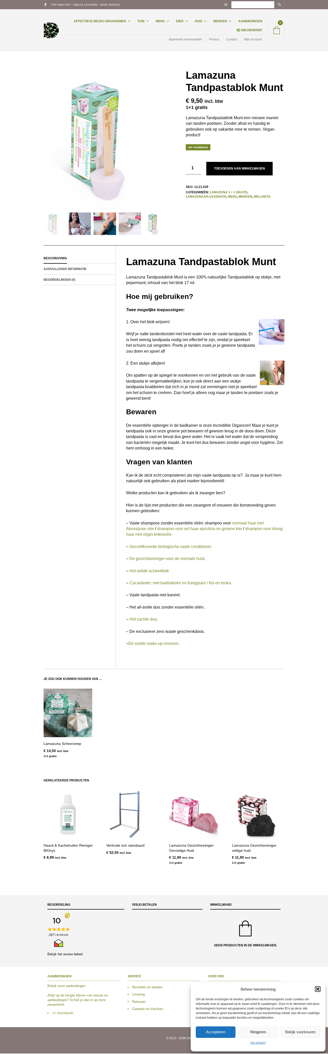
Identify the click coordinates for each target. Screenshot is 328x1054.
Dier (179, 21)
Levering (138, 994)
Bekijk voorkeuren (300, 1032)
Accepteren (215, 1032)
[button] (317, 989)
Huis (198, 21)
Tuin (141, 21)
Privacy (214, 39)
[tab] (80, 258)
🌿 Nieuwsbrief (249, 30)
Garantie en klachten (147, 1009)
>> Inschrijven (62, 1013)
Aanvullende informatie (65, 269)
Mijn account (253, 39)
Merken (220, 21)
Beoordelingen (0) (59, 280)
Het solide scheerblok (149, 571)
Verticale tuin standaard (125, 845)
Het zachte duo (143, 619)
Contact (231, 39)
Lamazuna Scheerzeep (62, 744)
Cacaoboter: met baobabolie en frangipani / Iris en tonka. (180, 583)
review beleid (73, 954)
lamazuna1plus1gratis (206, 196)
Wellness (262, 196)
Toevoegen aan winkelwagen (239, 168)
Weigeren (258, 1032)
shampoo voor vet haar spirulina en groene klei (199, 528)
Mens (160, 21)
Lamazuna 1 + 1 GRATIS (228, 192)
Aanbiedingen (250, 21)
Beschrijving (55, 258)
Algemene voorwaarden (185, 39)
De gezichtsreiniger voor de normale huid (166, 558)
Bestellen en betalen (147, 987)
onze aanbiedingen (71, 986)
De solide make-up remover (153, 643)
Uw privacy (258, 1043)
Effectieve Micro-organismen (100, 21)
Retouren (139, 1002)
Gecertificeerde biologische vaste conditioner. (170, 546)
